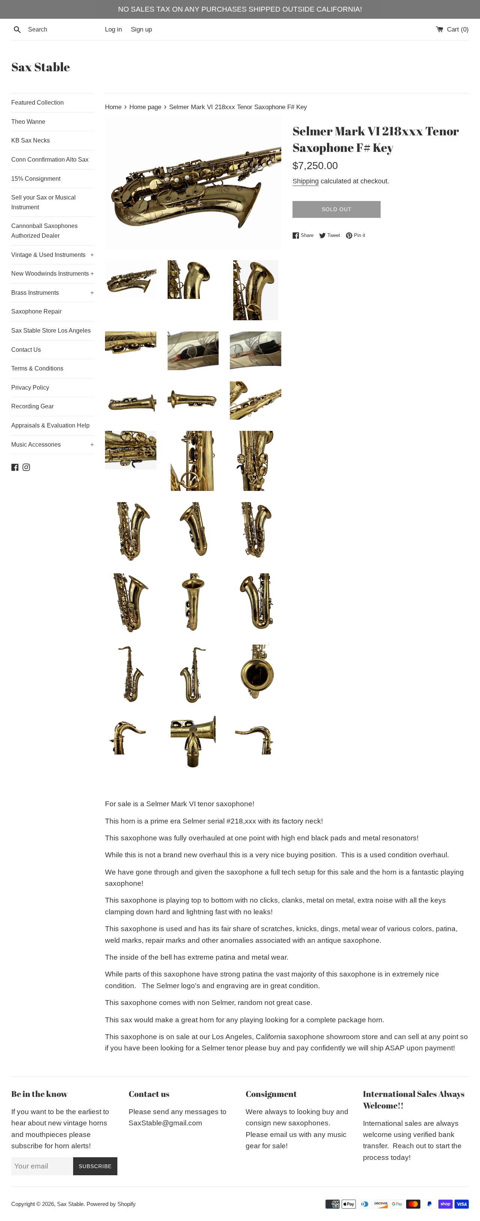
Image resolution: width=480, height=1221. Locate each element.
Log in (113, 29)
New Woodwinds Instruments (52, 273)
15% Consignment (35, 179)
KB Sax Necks (30, 140)
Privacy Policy (30, 387)
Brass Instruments (52, 293)
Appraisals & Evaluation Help (50, 425)
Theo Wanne (28, 121)
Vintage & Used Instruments (52, 255)
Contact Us (26, 349)
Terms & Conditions (37, 368)
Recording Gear (32, 406)
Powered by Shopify (111, 1204)
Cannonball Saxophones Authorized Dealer (44, 231)
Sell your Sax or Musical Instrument (43, 202)
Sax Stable (40, 66)
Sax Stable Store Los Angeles (51, 330)
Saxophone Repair (36, 311)
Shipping (305, 181)
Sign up (141, 29)
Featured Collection (37, 102)
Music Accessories (52, 444)
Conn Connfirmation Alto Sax (49, 159)
